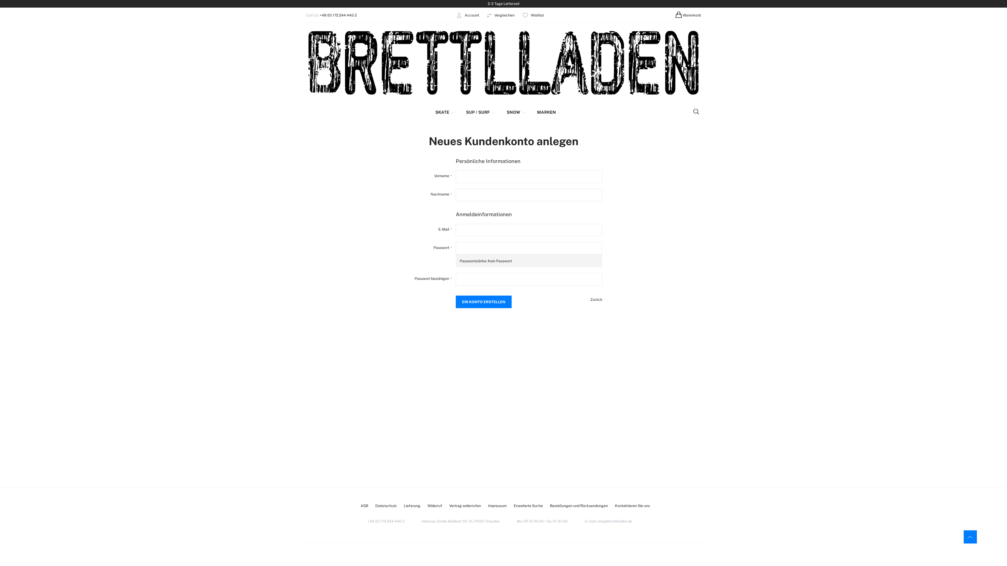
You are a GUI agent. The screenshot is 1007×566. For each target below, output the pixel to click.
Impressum (497, 506)
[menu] (493, 112)
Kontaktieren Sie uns (632, 506)
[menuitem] (445, 112)
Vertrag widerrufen (465, 506)
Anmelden (445, 23)
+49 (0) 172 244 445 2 (338, 15)
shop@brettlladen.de (614, 521)
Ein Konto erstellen (453, 28)
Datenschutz (386, 506)
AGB (364, 506)
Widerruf (434, 506)
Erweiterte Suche (528, 506)
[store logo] (503, 62)
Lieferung (412, 506)
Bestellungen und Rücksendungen (579, 506)
